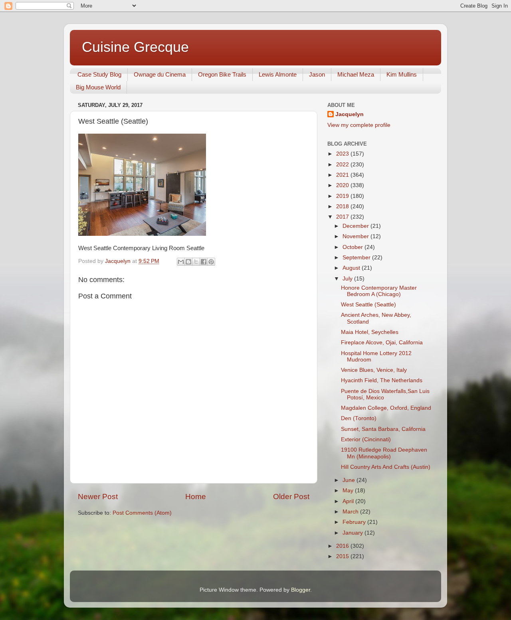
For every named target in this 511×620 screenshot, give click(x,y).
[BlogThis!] (188, 262)
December (356, 226)
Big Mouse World (98, 87)
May (349, 491)
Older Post (291, 496)
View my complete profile (358, 125)
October (353, 247)
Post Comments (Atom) (142, 513)
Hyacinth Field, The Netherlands (381, 380)
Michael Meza (355, 74)
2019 (343, 196)
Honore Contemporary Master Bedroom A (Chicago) (379, 291)
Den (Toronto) (358, 418)
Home (195, 496)
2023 (343, 154)
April (349, 501)
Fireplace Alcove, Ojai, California (382, 343)
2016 (343, 546)
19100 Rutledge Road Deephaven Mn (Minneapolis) (384, 453)
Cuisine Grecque (135, 47)
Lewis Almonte (278, 74)
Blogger (300, 590)
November (356, 236)
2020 (343, 185)
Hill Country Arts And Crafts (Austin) (385, 467)
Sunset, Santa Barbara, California (383, 429)
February (355, 522)
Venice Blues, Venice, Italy (374, 370)
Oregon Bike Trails (222, 74)
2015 (343, 556)
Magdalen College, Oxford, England (386, 408)
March (351, 512)
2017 (343, 217)
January (353, 533)
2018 (343, 206)
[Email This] (181, 262)
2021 (343, 175)
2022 (343, 165)
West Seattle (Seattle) (368, 305)
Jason (317, 74)
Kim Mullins (401, 74)
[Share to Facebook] (204, 262)
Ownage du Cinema (160, 74)
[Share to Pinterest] (211, 262)
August (352, 268)
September (357, 258)
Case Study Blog (99, 74)
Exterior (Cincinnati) (366, 439)
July (348, 279)
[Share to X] (196, 262)
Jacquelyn (349, 114)
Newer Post (98, 496)
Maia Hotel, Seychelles (369, 332)
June (350, 480)
